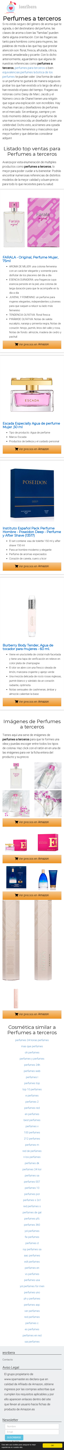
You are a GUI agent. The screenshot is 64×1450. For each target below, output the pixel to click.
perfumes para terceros (30, 68)
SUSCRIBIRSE (14, 1437)
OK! (52, 1445)
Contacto (7, 1359)
